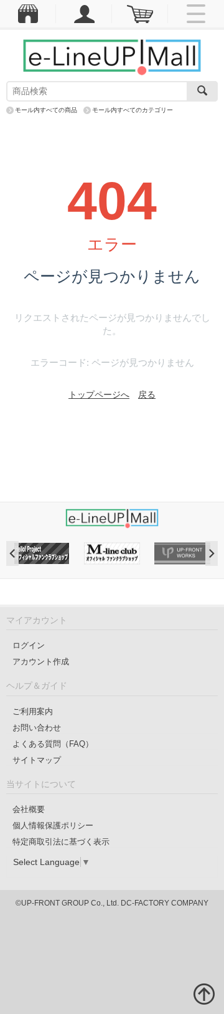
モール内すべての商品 (46, 110)
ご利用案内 (32, 711)
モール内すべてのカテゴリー (132, 110)
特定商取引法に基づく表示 (61, 841)
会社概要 (28, 809)
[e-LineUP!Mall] (112, 57)
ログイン (28, 645)
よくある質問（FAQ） (52, 744)
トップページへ (98, 394)
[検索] (202, 91)
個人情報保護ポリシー (52, 825)
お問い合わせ (36, 727)
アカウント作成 (40, 661)
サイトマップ (36, 760)
